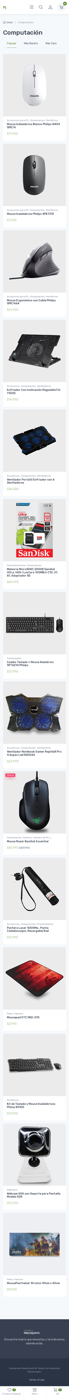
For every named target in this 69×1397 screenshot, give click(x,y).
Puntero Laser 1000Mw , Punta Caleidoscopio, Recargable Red (28, 929)
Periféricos (52, 120)
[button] (40, 7)
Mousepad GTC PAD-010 (23, 1017)
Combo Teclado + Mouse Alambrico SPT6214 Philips (30, 664)
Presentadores (45, 924)
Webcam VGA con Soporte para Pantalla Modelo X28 (33, 1195)
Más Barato (31, 43)
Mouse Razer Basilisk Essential (27, 841)
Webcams (12, 1189)
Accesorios (13, 386)
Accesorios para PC (17, 120)
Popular (11, 43)
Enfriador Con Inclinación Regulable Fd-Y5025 (34, 391)
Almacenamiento (16, 565)
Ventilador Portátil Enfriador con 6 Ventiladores (30, 481)
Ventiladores (44, 386)
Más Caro (51, 43)
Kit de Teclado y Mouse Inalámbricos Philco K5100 (31, 1105)
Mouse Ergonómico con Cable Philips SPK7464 (31, 302)
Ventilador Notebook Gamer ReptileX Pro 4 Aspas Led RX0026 (34, 753)
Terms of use (36, 1379)
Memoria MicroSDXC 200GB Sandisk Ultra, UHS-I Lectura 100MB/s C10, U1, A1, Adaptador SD (32, 572)
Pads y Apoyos (15, 1013)
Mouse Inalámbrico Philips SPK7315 (30, 214)
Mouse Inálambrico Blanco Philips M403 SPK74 (33, 126)
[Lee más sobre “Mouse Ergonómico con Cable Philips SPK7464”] (58, 310)
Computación (37, 120)
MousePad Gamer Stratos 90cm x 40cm (33, 1283)
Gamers (27, 837)
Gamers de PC (41, 837)
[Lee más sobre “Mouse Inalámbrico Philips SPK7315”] (58, 221)
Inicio (10, 22)
